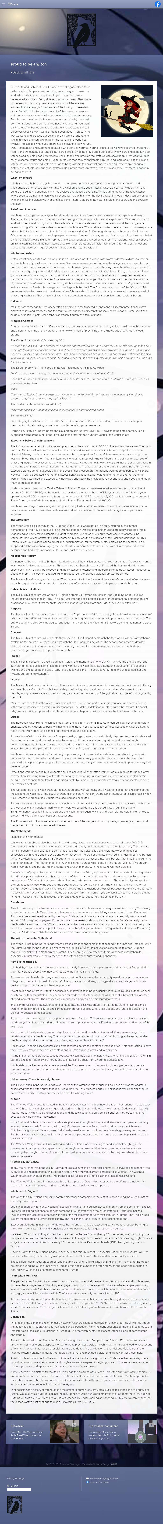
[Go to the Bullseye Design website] (113, 1464)
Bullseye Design (101, 1464)
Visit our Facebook (99, 1482)
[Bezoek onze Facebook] (158, 4)
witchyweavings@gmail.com (104, 1478)
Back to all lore (23, 72)
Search (14, 1485)
